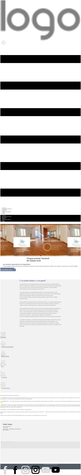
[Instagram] (31, 474)
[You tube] (51, 474)
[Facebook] (10, 474)
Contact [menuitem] (3, 213)
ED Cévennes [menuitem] (4, 209)
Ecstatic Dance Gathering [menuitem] (6, 211)
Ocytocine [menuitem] (4, 207)
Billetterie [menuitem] (4, 210)
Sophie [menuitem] (3, 212)
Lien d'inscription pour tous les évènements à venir (7, 269)
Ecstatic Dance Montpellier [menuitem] (7, 208)
